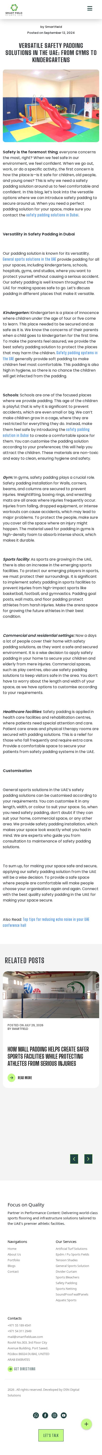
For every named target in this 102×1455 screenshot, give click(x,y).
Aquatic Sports (66, 1300)
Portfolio (14, 1260)
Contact (13, 1271)
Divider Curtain (66, 1271)
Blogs (11, 1266)
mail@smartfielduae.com (25, 1337)
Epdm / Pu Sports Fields (72, 1254)
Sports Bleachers (67, 1277)
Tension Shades (67, 1260)
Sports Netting (66, 1288)
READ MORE (25, 1078)
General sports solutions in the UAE (29, 259)
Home (12, 1248)
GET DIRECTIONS (25, 1369)
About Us (14, 1254)
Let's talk (51, 1435)
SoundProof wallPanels (72, 1294)
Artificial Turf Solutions (71, 1248)
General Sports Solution (72, 1266)
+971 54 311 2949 (19, 1331)
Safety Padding (66, 1283)
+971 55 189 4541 (19, 1325)
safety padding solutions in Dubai (52, 215)
